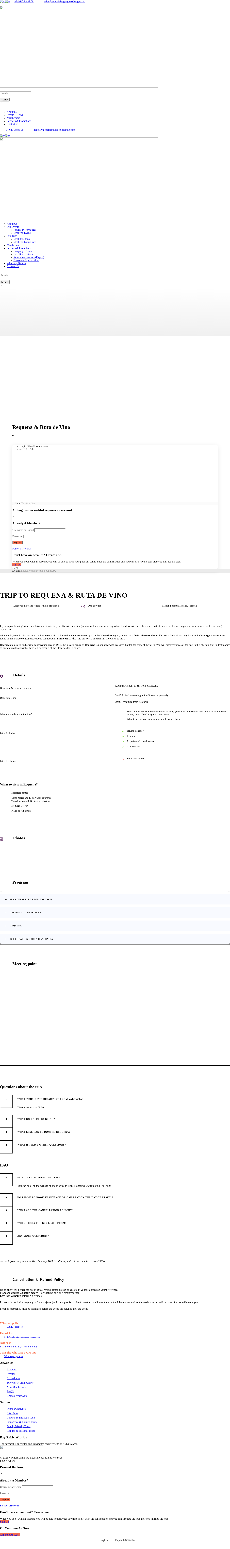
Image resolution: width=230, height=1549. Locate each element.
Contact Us (13, 266)
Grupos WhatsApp (17, 1395)
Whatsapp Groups (16, 263)
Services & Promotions (19, 121)
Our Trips (12, 235)
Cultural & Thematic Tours (21, 1417)
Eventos (11, 1373)
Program (31, 570)
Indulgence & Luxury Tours (22, 1422)
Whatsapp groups (13, 1356)
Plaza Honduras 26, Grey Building (18, 1346)
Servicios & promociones (20, 1382)
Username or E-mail (23, 530)
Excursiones (13, 1378)
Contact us (12, 124)
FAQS (10, 1391)
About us (12, 111)
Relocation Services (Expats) (28, 257)
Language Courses (23, 251)
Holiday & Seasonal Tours (21, 1430)
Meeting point (43, 570)
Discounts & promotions (26, 260)
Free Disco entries (23, 254)
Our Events (13, 226)
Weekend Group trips (24, 242)
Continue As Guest (10, 1534)
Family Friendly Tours (18, 1426)
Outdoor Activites (16, 1408)
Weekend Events (22, 232)
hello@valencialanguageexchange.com (64, 1)
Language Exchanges (24, 229)
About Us (12, 223)
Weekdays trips (21, 239)
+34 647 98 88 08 (24, 1)
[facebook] (1, 4)
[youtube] (3, 4)
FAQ (53, 570)
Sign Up (16, 564)
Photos (23, 570)
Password (17, 536)
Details (16, 570)
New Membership (16, 1387)
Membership (13, 117)
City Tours (12, 1413)
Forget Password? (21, 548)
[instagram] (5, 4)
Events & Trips (15, 114)
